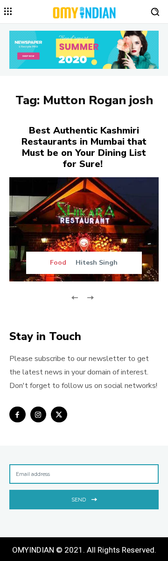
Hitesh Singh (97, 262)
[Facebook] (17, 415)
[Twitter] (59, 415)
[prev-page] (75, 296)
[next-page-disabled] (90, 296)
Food (58, 263)
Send (78, 499)
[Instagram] (38, 415)
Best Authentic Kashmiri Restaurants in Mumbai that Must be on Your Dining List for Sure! (84, 147)
